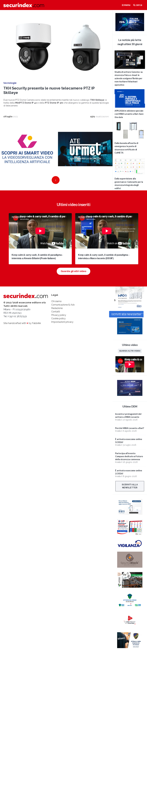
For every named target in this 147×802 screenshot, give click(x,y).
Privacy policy (58, 315)
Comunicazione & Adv (63, 304)
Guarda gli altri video (73, 271)
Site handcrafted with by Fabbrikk (22, 323)
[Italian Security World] (129, 30)
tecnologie (10, 83)
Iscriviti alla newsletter (130, 486)
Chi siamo (56, 301)
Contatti (55, 311)
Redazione (57, 308)
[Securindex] (23, 5)
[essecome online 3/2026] (129, 309)
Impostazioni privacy (62, 322)
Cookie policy (58, 318)
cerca (138, 4)
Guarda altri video (130, 351)
